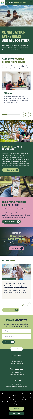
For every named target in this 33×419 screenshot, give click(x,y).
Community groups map (16, 374)
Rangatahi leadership (16, 363)
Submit (7, 342)
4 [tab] (18, 114)
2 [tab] (9, 114)
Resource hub (16, 372)
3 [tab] (13, 114)
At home (8, 92)
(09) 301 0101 (16, 384)
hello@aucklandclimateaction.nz (16, 386)
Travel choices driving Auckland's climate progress (15, 287)
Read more (15, 248)
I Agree (16, 409)
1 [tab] (4, 114)
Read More (16, 413)
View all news (9, 310)
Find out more (9, 170)
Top (19, 349)
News (16, 359)
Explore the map (10, 221)
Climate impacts (16, 361)
